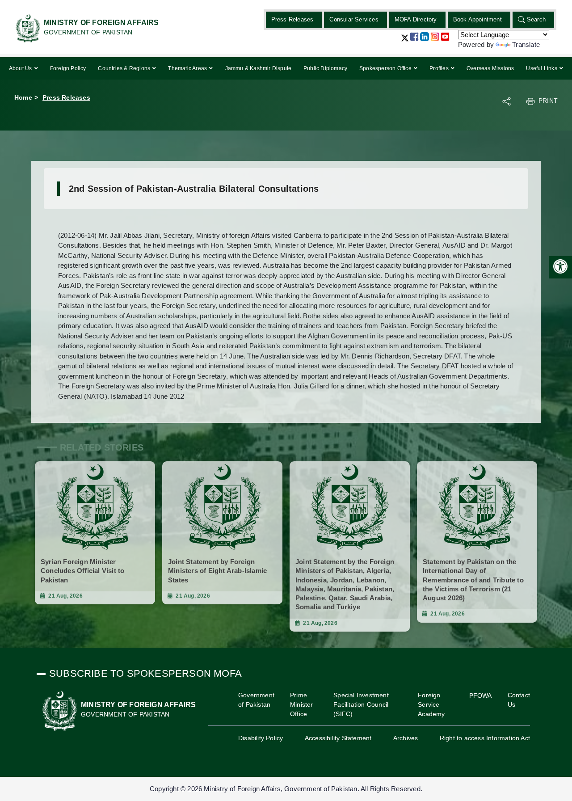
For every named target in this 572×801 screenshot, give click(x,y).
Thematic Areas (188, 68)
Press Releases (292, 19)
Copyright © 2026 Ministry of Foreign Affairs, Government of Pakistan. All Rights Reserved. (286, 789)
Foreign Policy (68, 68)
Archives (405, 738)
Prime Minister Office (301, 704)
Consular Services (353, 19)
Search (536, 19)
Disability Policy (260, 738)
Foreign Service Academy (431, 704)
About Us (21, 68)
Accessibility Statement (338, 738)
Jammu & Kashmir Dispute (258, 68)
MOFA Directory (416, 19)
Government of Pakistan (256, 699)
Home (23, 97)
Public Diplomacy (325, 68)
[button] (405, 41)
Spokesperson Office (386, 68)
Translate (526, 44)
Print (548, 100)
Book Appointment (477, 19)
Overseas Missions (490, 68)
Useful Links (542, 68)
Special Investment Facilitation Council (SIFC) (361, 704)
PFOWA (480, 695)
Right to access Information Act (485, 738)
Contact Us (519, 699)
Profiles (439, 68)
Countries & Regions (124, 68)
